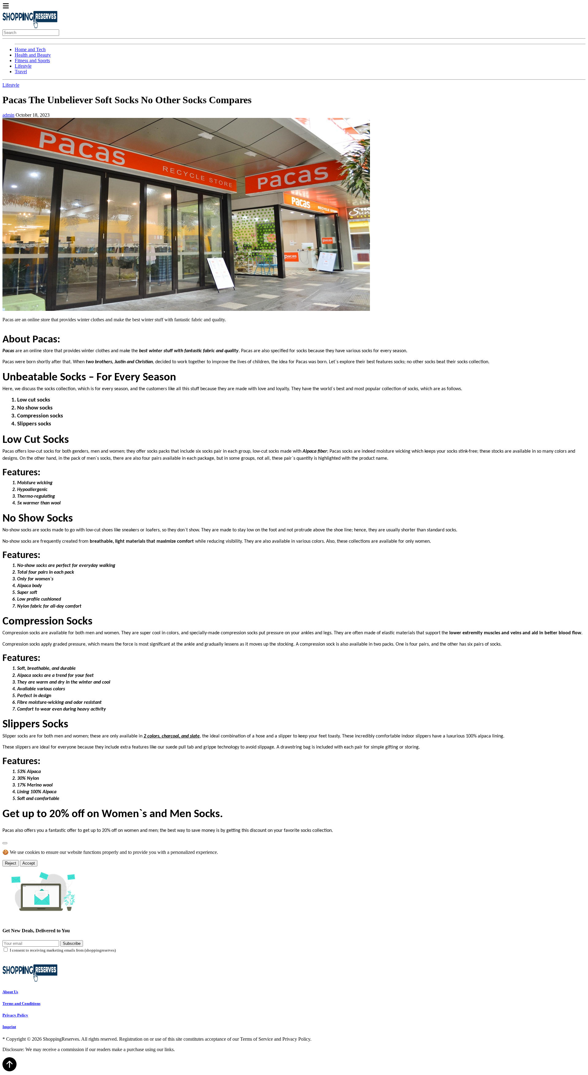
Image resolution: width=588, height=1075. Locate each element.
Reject (10, 863)
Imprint (9, 1026)
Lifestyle (23, 66)
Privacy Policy (15, 1015)
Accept (28, 863)
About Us (10, 992)
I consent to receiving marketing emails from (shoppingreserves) (63, 950)
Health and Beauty (33, 55)
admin (8, 115)
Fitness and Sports (32, 60)
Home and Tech (30, 49)
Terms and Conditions (21, 1003)
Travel (21, 71)
